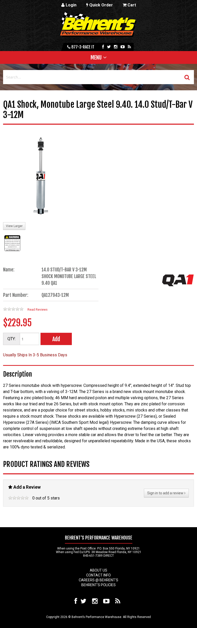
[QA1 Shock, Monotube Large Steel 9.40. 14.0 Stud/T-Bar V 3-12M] (41, 176)
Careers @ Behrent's (98, 580)
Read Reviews (37, 309)
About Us (98, 570)
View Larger (14, 226)
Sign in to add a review (165, 493)
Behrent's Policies (98, 585)
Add (56, 339)
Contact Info (98, 575)
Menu (96, 57)
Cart (131, 5)
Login (70, 5)
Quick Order (100, 5)
